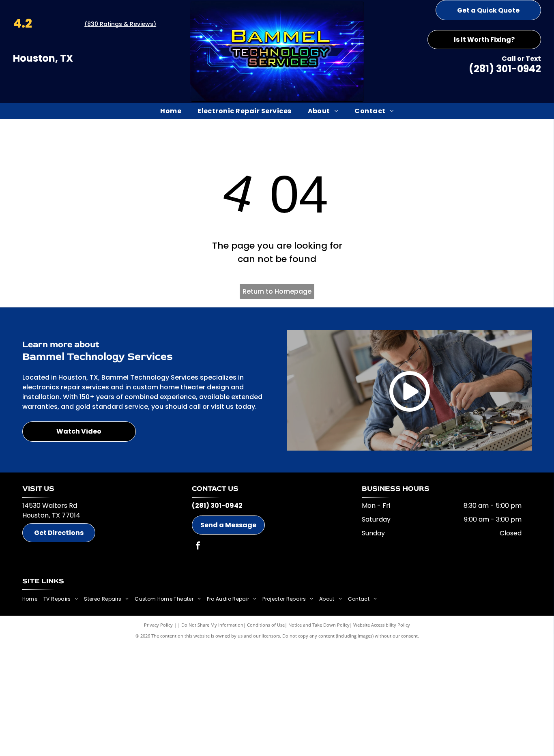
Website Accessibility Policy (381, 625)
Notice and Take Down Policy (319, 625)
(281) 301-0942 (505, 68)
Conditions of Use (266, 625)
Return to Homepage (277, 291)
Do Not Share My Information (212, 625)
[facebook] (198, 546)
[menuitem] (170, 111)
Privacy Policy (158, 625)
